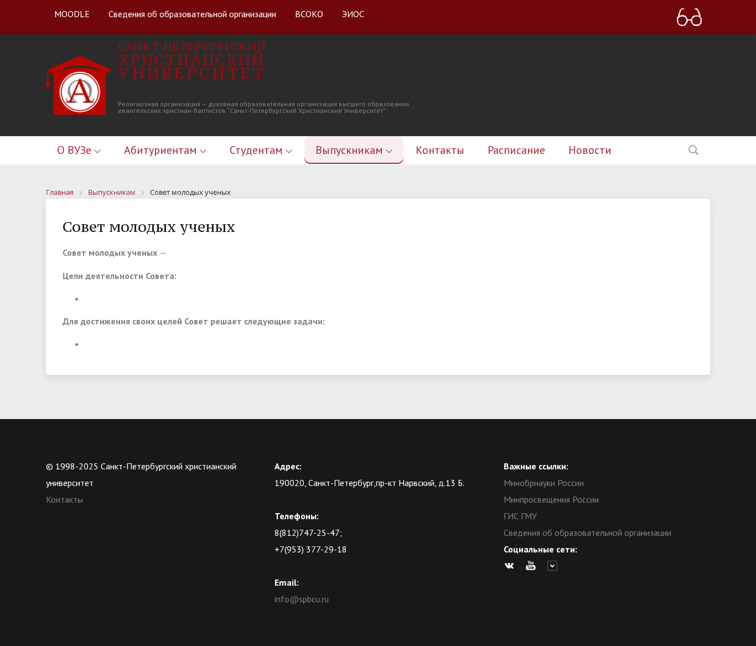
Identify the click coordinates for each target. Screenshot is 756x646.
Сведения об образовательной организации (192, 13)
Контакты (440, 150)
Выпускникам (350, 150)
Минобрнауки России (544, 482)
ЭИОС (353, 13)
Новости (590, 150)
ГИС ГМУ (520, 515)
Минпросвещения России (551, 499)
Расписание (516, 150)
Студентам (258, 150)
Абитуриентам (162, 150)
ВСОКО (309, 13)
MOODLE (72, 13)
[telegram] (555, 565)
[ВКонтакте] (512, 565)
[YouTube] (533, 565)
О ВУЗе (75, 150)
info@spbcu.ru (302, 598)
